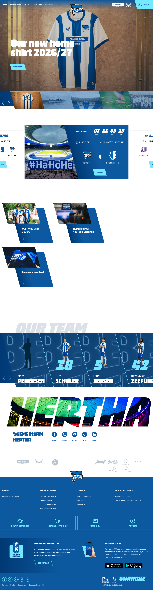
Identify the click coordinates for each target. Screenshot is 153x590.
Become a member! (84, 496)
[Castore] (128, 5)
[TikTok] (22, 580)
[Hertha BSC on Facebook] (4, 580)
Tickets (27, 5)
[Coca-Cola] (113, 462)
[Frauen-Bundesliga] (114, 580)
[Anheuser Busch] (100, 462)
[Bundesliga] (105, 580)
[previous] (28, 185)
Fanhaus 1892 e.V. (47, 500)
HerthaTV (49, 5)
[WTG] (126, 469)
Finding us (81, 504)
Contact (5, 585)
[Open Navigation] (4, 4)
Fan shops (81, 500)
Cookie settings (34, 585)
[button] (9, 103)
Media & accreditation (10, 496)
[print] (43, 585)
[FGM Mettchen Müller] (138, 462)
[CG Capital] (125, 462)
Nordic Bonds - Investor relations (128, 500)
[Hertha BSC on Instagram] (10, 580)
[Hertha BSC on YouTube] (16, 580)
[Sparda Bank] (118, 5)
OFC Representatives (48, 504)
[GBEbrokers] (114, 469)
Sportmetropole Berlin (48, 508)
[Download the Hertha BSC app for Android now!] (133, 567)
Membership (15, 5)
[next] (124, 185)
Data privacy (22, 585)
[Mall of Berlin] (55, 463)
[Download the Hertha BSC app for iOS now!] (114, 567)
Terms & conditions (122, 496)
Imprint (12, 585)
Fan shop (38, 5)
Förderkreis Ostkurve (48, 496)
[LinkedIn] (28, 580)
